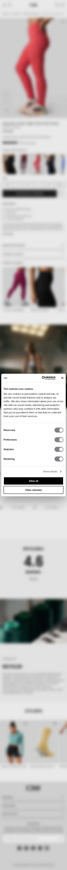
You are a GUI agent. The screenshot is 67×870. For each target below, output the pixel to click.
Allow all (33, 480)
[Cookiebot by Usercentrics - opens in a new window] (42, 378)
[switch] (59, 439)
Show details (50, 471)
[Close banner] (62, 378)
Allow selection (33, 490)
